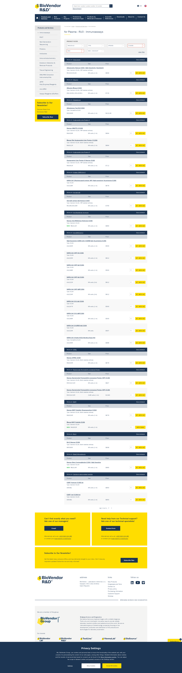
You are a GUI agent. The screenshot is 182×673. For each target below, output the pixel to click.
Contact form (110, 528)
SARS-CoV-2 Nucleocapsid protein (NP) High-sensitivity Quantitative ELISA (91, 180)
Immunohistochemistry (47, 58)
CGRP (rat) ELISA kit (73, 495)
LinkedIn (132, 582)
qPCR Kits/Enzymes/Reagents (48, 83)
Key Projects (67, 18)
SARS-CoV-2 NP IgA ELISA (75, 265)
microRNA (43, 89)
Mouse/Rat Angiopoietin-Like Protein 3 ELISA (82, 140)
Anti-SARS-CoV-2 (78, 233)
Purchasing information (115, 591)
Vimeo (143, 582)
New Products (57, 18)
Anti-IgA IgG (76, 192)
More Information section (108, 657)
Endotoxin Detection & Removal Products (47, 64)
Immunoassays (45, 33)
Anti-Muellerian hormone (80, 212)
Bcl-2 (74, 434)
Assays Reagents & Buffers (49, 94)
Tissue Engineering (46, 70)
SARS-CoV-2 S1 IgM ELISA (75, 313)
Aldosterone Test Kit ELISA (76, 108)
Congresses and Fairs (115, 584)
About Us (131, 17)
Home (37, 18)
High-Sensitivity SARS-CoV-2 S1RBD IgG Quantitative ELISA (86, 241)
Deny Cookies (91, 666)
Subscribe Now (48, 117)
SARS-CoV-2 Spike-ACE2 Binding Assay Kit (81, 338)
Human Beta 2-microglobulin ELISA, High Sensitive (84, 462)
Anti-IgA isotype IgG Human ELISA (78, 201)
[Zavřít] (181, 639)
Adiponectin (76, 60)
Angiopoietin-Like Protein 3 (81, 120)
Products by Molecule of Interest (94, 18)
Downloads (121, 17)
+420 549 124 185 (65, 536)
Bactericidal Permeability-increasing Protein (86, 370)
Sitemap (110, 596)
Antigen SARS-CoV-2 (79, 172)
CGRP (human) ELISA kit (75, 482)
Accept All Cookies (111, 666)
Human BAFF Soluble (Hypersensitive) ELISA (82, 410)
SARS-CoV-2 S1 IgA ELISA (75, 301)
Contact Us (141, 17)
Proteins (43, 49)
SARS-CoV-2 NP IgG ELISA (75, 277)
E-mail (54, 528)
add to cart (142, 73)
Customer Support (114, 594)
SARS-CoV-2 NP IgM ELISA (75, 289)
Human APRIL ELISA (74, 358)
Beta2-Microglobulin (79, 454)
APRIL (75, 350)
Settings (70, 666)
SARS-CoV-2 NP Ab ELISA (75, 253)
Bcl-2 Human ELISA (73, 442)
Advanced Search (77, 8)
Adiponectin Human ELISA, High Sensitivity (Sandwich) (85, 68)
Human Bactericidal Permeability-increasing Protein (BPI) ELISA (88, 378)
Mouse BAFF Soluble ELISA (76, 422)
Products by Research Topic (78, 18)
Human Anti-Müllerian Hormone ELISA (80, 221)
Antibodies (43, 54)
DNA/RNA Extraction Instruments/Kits (47, 76)
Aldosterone (77, 100)
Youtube (138, 582)
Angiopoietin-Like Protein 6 (81, 152)
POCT (41, 37)
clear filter (141, 52)
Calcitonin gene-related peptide (83, 474)
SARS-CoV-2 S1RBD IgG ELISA (77, 325)
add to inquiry (140, 427)
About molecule (140, 59)
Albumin (75, 80)
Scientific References (109, 18)
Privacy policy (112, 589)
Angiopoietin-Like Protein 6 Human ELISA (81, 160)
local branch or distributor (62, 538)
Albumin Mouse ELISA (74, 88)
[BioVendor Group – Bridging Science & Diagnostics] (48, 621)
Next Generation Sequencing (45, 43)
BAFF (74, 402)
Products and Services (46, 18)
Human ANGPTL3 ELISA (75, 128)
